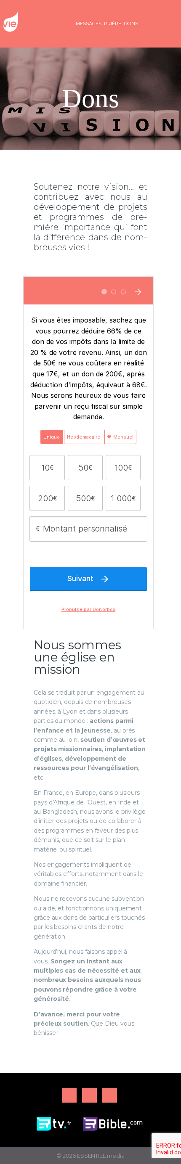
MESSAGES (88, 23)
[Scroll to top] (166, 1143)
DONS (131, 23)
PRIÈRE (112, 23)
